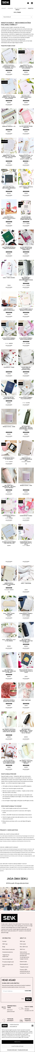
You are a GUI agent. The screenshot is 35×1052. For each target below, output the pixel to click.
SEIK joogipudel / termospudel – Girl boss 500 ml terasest (9, 486)
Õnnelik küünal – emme (9, 426)
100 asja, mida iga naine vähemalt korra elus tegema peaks (26, 248)
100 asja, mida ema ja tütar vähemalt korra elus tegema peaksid (9, 762)
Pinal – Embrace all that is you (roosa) (9, 640)
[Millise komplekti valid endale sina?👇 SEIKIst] (29, 893)
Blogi (3, 946)
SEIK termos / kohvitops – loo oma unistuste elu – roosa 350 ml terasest (9, 730)
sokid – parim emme (26, 583)
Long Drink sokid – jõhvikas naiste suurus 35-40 (9, 218)
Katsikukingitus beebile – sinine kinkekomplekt (9, 339)
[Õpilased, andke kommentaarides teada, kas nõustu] (29, 904)
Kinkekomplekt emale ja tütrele (9, 516)
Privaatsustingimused (23, 1049)
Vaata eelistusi (17, 1046)
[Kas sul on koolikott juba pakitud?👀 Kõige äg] (6, 893)
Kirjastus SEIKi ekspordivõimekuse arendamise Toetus (25, 971)
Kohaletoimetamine (7, 952)
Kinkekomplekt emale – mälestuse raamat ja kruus (26, 543)
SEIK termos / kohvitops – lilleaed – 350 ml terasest (26, 762)
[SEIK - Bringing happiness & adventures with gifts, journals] (9, 3)
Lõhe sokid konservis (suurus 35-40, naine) (9, 701)
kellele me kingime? (21, 8)
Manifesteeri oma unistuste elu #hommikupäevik (26, 368)
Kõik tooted (23, 944)
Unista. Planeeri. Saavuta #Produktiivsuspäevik (26, 310)
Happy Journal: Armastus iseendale (26, 187)
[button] (32, 1025)
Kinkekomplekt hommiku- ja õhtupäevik (26, 614)
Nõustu (18, 1042)
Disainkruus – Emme (9, 367)
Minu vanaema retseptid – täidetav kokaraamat (8, 248)
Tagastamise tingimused (5, 955)
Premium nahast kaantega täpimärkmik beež (26, 459)
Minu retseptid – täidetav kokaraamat (9, 310)
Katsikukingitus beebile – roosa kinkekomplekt (26, 339)
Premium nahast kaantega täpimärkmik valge (9, 584)
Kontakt (4, 941)
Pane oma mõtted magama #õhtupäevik (9, 398)
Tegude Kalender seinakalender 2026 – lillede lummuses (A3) (26, 218)
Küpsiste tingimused (12, 1049)
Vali (26, 463)
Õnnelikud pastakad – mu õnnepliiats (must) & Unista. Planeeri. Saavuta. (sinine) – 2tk (26, 157)
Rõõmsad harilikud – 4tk (9, 126)
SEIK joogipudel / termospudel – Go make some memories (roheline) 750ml (26, 428)
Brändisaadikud (24, 964)
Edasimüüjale (23, 961)
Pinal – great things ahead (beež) (9, 614)
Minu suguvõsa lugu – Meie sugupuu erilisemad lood (9, 188)
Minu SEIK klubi (24, 946)
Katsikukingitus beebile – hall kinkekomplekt (26, 398)
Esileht (4, 8)
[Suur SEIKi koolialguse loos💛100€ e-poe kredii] (17, 904)
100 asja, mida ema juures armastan (26, 127)
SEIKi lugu (5, 944)
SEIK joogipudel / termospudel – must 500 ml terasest (26, 641)
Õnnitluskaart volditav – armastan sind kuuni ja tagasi (26, 671)
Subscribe (28, 990)
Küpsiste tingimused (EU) (7, 965)
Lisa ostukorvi (9, 74)
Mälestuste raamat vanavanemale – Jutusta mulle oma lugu (9, 67)
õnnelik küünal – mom (26, 485)
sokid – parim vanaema (9, 277)
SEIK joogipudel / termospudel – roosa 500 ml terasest (9, 671)
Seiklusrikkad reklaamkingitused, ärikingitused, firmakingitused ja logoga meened (25, 955)
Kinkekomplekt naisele (26, 515)
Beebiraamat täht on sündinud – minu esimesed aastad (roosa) (26, 67)
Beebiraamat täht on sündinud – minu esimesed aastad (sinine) (9, 97)
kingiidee (10, 8)
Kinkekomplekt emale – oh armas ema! (9, 459)
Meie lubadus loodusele (8, 949)
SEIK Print (22, 949)
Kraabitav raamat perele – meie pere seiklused (9, 543)
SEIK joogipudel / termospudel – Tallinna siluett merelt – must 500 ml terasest (26, 731)
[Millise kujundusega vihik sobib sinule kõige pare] (17, 893)
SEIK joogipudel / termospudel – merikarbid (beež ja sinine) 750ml (26, 279)
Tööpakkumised (24, 966)
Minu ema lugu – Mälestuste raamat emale (26, 97)
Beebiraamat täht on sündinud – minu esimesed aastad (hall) (9, 156)
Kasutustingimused (7, 959)
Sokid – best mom (26, 700)
